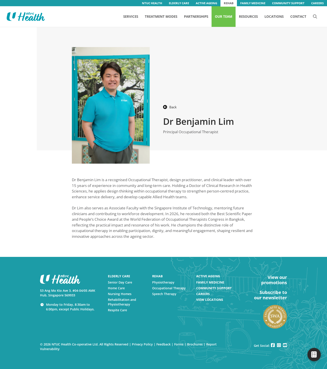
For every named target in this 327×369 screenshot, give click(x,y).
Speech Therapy (164, 294)
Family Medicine (210, 282)
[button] (315, 16)
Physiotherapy (163, 282)
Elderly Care (119, 276)
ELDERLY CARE (179, 3)
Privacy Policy (142, 344)
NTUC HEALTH (152, 3)
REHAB (229, 3)
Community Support (214, 288)
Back (173, 107)
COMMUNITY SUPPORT (288, 3)
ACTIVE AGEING (206, 3)
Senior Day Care (120, 282)
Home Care (116, 288)
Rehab (157, 276)
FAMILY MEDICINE (252, 3)
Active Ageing (208, 276)
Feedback (163, 344)
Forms (179, 344)
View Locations (209, 300)
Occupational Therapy (169, 288)
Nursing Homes (119, 294)
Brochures (195, 344)
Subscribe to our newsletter (270, 295)
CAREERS (317, 3)
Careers (203, 294)
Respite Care (117, 310)
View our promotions (274, 280)
